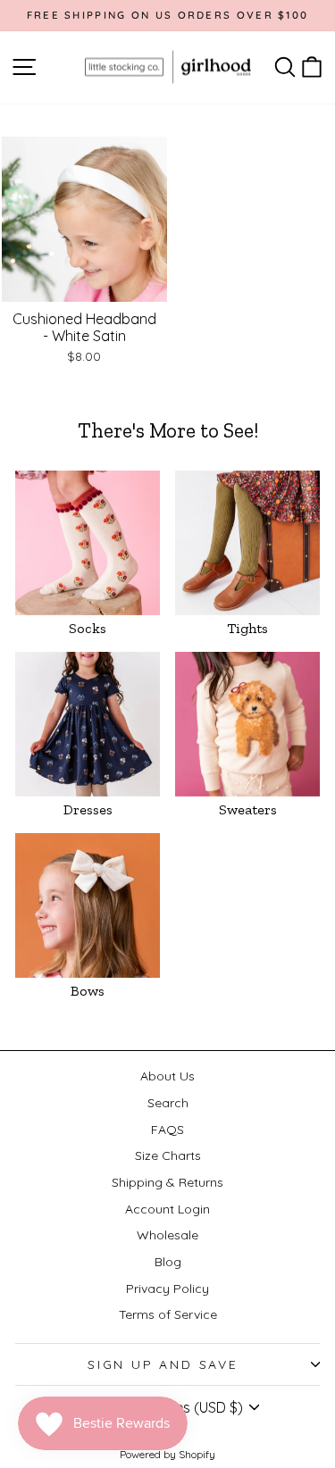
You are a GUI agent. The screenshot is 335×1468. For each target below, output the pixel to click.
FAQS (167, 1130)
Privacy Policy (167, 1288)
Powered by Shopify (167, 1454)
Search (167, 1103)
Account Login (167, 1209)
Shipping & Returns (167, 1182)
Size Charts (168, 1155)
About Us (167, 1076)
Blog (168, 1262)
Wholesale (167, 1235)
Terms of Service (168, 1314)
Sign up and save (163, 1364)
